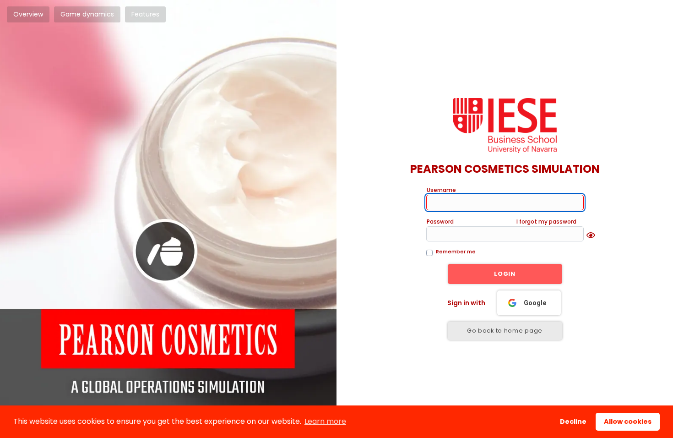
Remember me (456, 251)
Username (441, 190)
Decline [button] (573, 421)
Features (145, 14)
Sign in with (466, 302)
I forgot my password (546, 221)
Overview (28, 14)
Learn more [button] (325, 421)
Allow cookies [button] (627, 421)
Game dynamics (87, 14)
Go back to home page (505, 330)
